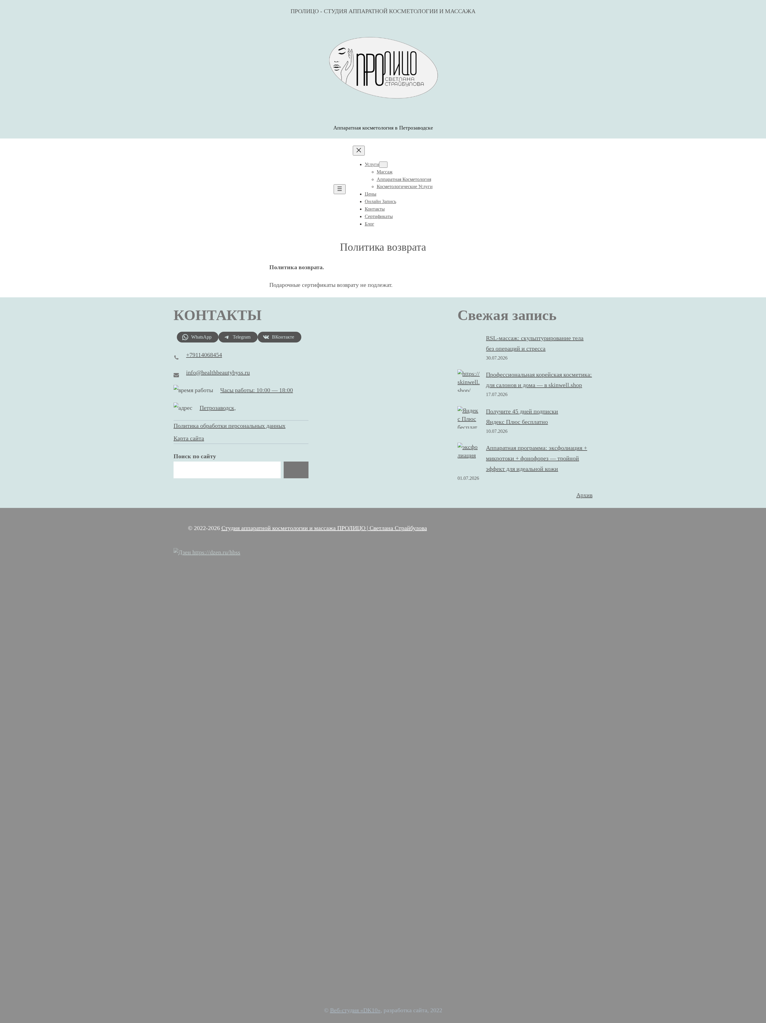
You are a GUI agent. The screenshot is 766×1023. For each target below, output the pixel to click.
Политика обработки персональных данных (229, 425)
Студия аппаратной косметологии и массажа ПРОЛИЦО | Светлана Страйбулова (324, 528)
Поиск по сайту (195, 456)
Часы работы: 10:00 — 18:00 (256, 390)
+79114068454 (204, 354)
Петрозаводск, (218, 407)
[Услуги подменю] (383, 165)
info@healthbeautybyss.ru (218, 372)
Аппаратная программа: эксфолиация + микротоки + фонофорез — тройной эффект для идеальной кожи (536, 458)
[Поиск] (296, 470)
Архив (584, 495)
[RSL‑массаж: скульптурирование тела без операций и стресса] (469, 345)
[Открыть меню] (340, 189)
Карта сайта (189, 438)
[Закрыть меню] (359, 151)
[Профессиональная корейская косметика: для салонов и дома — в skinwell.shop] (469, 382)
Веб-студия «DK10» (355, 1010)
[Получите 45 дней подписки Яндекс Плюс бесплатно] (469, 423)
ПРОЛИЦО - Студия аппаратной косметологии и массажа (383, 11)
